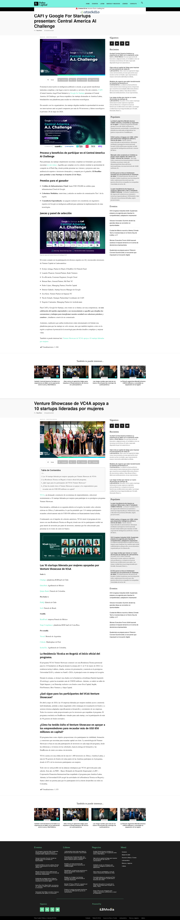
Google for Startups (77, 93)
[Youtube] (127, 43)
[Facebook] (112, 43)
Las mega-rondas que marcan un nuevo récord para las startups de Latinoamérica (123, 99)
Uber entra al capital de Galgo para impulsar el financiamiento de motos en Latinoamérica (124, 69)
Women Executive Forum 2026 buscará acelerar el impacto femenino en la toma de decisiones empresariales (124, 242)
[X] (122, 43)
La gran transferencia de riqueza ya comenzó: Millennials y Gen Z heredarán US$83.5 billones (124, 190)
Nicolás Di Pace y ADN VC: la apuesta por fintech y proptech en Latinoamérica (75, 884)
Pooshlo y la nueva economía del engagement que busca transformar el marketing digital (74, 865)
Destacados (51, 37)
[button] (142, 3)
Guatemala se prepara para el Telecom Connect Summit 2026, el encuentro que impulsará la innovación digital (123, 252)
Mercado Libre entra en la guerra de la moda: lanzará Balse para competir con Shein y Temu (103, 885)
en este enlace (52, 165)
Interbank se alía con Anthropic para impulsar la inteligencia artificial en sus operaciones (103, 866)
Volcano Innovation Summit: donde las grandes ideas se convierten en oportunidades (122, 222)
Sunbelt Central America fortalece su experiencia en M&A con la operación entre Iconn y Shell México (124, 55)
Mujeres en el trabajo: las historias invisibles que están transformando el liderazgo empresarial (74, 878)
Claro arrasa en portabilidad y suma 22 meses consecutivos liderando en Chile (103, 872)
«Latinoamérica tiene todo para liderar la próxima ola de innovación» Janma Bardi (75, 851)
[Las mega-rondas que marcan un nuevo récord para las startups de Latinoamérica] (104, 372)
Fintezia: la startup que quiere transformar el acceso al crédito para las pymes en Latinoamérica (75, 891)
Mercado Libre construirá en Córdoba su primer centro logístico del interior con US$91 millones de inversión (124, 156)
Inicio (42, 37)
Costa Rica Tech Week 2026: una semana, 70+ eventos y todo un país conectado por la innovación (47, 886)
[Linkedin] (117, 43)
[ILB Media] (106, 909)
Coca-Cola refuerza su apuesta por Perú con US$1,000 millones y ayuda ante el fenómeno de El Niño (104, 878)
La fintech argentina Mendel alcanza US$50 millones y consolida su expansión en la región (125, 122)
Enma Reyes (39, 30)
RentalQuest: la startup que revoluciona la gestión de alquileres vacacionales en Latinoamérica (75, 872)
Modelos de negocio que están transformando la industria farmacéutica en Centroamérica (125, 83)
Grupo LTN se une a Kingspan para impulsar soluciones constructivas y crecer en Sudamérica (104, 892)
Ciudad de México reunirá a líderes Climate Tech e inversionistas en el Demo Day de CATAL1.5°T (124, 232)
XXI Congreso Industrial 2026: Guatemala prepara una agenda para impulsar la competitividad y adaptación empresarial (123, 213)
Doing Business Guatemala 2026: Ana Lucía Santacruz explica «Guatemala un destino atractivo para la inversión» (75, 858)
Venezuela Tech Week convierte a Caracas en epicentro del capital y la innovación (47, 892)
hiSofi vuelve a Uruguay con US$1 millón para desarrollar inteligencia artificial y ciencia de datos (124, 138)
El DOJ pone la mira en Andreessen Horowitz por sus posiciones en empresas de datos (124, 174)
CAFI (100, 90)
